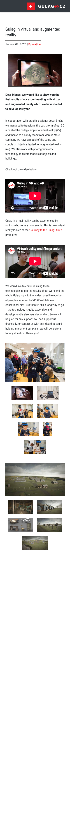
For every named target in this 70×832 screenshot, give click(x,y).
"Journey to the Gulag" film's (45, 230)
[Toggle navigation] (31, 6)
